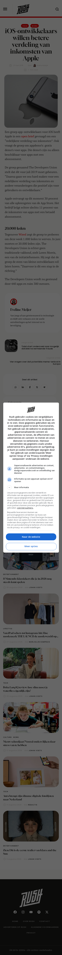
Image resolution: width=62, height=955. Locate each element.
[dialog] (31, 478)
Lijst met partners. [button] (25, 508)
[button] (31, 487)
